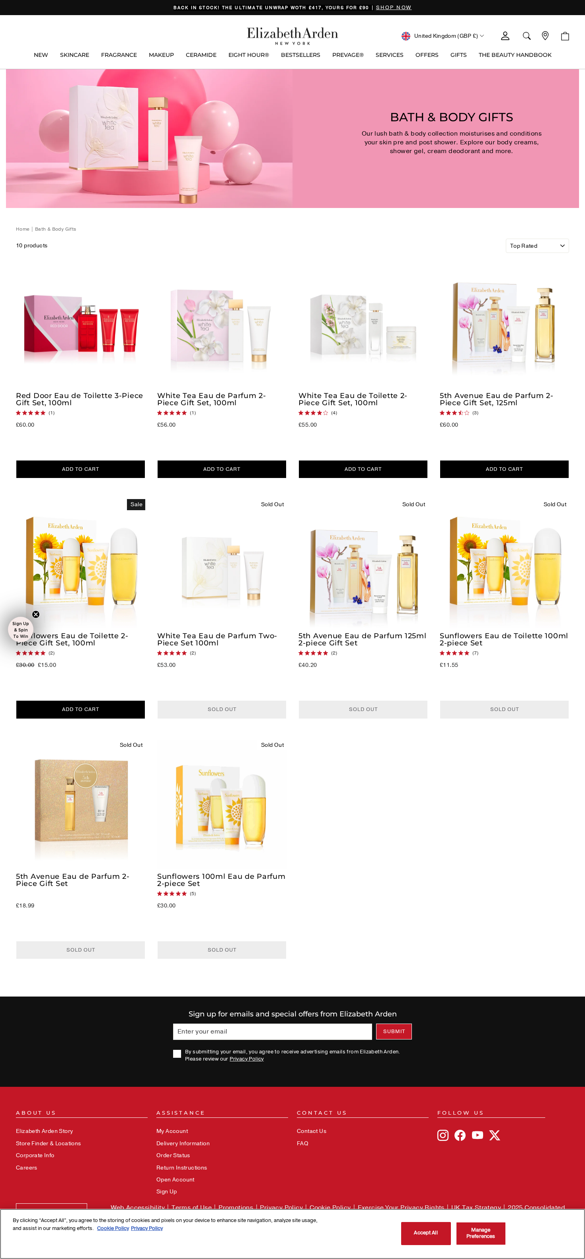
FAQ (302, 1143)
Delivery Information (183, 1143)
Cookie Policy (330, 1207)
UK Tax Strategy (476, 1207)
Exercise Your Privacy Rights (401, 1207)
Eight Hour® (248, 54)
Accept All (425, 1233)
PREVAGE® (348, 54)
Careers (26, 1168)
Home (23, 229)
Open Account (175, 1179)
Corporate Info (35, 1155)
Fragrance (119, 54)
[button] (20, 629)
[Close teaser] (36, 614)
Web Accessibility (138, 1207)
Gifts (458, 54)
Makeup (161, 54)
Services (390, 54)
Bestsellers (300, 54)
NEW (41, 54)
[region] (292, 7)
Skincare (74, 54)
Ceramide (201, 54)
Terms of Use (192, 1207)
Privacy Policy (247, 1059)
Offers (427, 54)
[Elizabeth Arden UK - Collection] (292, 36)
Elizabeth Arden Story (44, 1131)
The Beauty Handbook (515, 54)
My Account (172, 1131)
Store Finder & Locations (48, 1143)
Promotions (235, 1207)
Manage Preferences (480, 1233)
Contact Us (311, 1131)
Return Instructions (181, 1168)
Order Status (173, 1155)
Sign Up (166, 1191)
